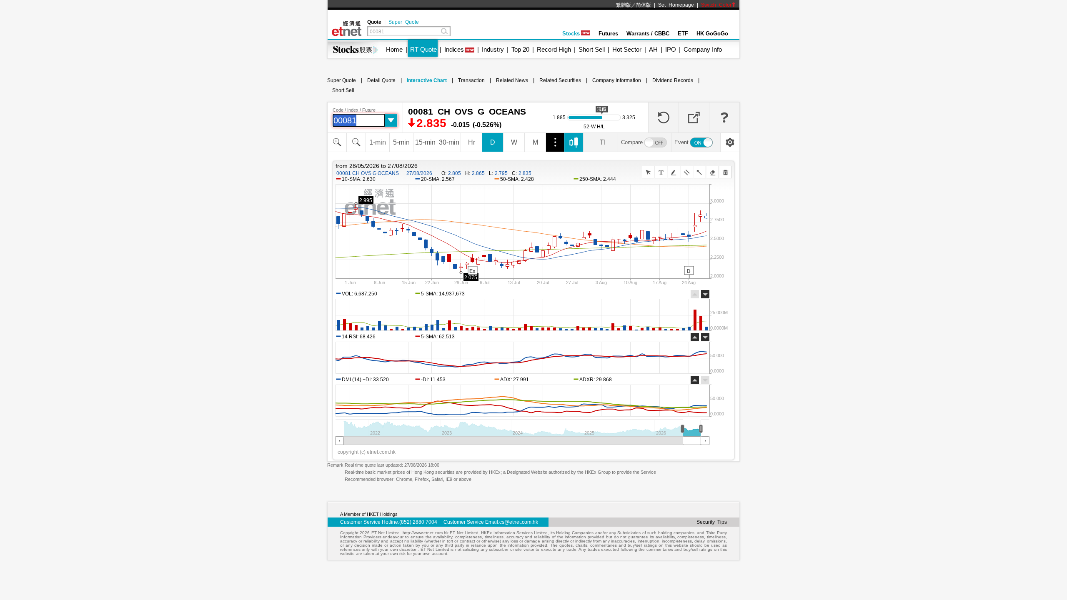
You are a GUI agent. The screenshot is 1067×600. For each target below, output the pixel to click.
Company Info (703, 49)
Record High (554, 49)
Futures (608, 33)
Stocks (571, 33)
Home (394, 49)
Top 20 (520, 49)
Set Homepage (676, 5)
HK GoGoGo (712, 33)
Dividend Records (672, 80)
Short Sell (592, 49)
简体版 (643, 5)
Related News (512, 80)
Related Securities (560, 80)
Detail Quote (381, 80)
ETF (683, 33)
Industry (493, 49)
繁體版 (623, 5)
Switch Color (716, 5)
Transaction (471, 80)
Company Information (616, 80)
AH (653, 49)
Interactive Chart (427, 80)
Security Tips (711, 522)
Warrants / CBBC (647, 33)
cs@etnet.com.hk (518, 522)
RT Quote (423, 49)
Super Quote (403, 22)
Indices (454, 49)
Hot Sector (626, 49)
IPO (670, 49)
